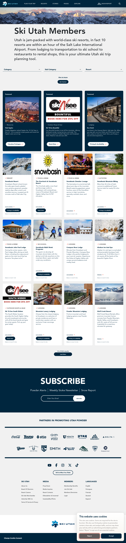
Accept (111, 536)
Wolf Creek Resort (104, 311)
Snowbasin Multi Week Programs (44, 248)
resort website (9, 206)
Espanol (88, 499)
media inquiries (47, 489)
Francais (88, 492)
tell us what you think (63, 472)
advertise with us (27, 499)
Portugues (89, 489)
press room (46, 486)
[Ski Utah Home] (10, 3)
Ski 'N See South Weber (14, 311)
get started (63, 82)
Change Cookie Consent (13, 538)
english (88, 486)
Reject (89, 536)
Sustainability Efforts (49, 499)
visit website (39, 206)
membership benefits (71, 486)
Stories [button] (55, 4)
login (66, 496)
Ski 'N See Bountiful (52, 128)
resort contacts (48, 492)
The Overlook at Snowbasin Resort (46, 182)
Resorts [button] (44, 4)
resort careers (26, 492)
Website (99, 274)
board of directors (27, 489)
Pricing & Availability (97, 144)
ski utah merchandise (28, 496)
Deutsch (88, 496)
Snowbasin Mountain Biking (107, 181)
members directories (70, 492)
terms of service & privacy (29, 502)
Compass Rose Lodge (74, 247)
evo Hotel (90, 128)
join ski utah (68, 489)
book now (52, 144)
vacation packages (14, 144)
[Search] (119, 3)
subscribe (79, 398)
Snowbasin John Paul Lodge (15, 247)
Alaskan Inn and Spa (105, 247)
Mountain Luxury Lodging (45, 311)
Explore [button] (77, 4)
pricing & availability (13, 210)
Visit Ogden (9, 128)
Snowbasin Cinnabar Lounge (77, 181)
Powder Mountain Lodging (77, 311)
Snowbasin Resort (11, 181)
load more (63, 354)
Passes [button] (66, 4)
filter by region (63, 77)
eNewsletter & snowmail (50, 496)
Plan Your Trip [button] (29, 4)
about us (24, 486)
